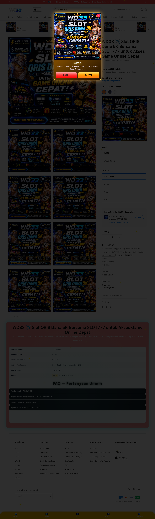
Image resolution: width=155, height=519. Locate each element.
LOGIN (66, 75)
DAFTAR (89, 75)
